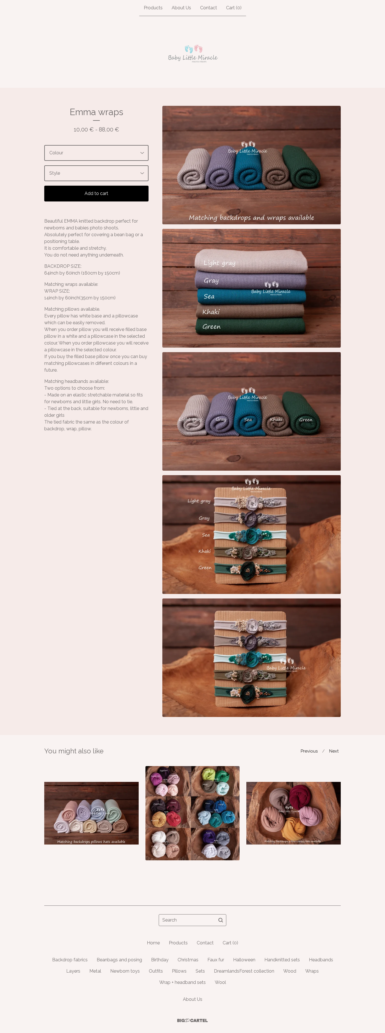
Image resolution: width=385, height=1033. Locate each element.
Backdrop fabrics (70, 959)
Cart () (234, 7)
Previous (309, 751)
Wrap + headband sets (182, 982)
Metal (95, 971)
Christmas (188, 959)
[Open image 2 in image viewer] (251, 288)
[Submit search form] (220, 920)
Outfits (156, 971)
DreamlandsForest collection (244, 971)
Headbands (321, 959)
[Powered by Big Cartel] (192, 1020)
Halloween (244, 959)
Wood (289, 971)
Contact (208, 7)
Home (153, 943)
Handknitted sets (282, 959)
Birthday (160, 959)
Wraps (312, 971)
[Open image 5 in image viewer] (251, 657)
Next (333, 751)
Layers (73, 971)
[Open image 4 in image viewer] (251, 534)
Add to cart (96, 193)
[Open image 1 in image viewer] (251, 165)
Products (153, 7)
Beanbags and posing (119, 959)
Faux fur (215, 959)
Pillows (179, 971)
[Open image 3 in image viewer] (251, 411)
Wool (220, 982)
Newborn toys (125, 971)
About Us (181, 7)
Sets (200, 971)
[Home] (192, 52)
